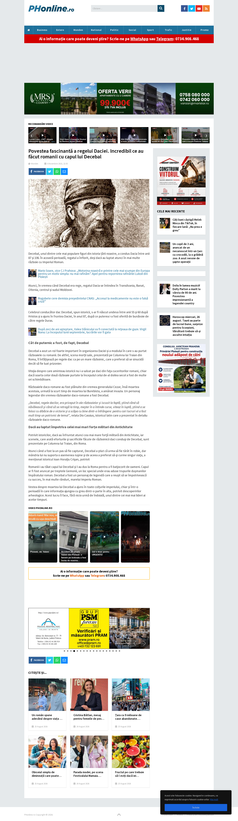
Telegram (164, 38)
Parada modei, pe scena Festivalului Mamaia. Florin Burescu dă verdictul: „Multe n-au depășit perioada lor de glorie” (88, 774)
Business (42, 29)
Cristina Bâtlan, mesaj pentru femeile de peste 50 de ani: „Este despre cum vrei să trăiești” (89, 716)
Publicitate (167, 814)
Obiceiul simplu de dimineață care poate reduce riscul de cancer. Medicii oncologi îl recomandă (46, 774)
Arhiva (180, 814)
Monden (78, 29)
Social (132, 29)
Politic (114, 29)
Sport (150, 29)
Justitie (186, 29)
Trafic (168, 29)
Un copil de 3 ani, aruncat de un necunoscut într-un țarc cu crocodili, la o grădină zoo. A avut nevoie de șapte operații (188, 253)
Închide (196, 807)
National (96, 29)
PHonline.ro (28, 30)
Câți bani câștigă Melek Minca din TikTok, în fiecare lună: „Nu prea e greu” (187, 225)
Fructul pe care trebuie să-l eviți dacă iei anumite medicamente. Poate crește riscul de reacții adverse (129, 774)
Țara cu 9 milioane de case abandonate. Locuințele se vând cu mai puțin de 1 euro (129, 716)
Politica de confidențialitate (200, 814)
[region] (196, 802)
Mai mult (214, 799)
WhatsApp (139, 38)
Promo (205, 29)
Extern (60, 29)
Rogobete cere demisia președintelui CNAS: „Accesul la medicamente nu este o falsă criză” (93, 300)
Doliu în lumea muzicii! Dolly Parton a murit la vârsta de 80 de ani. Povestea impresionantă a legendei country (186, 294)
